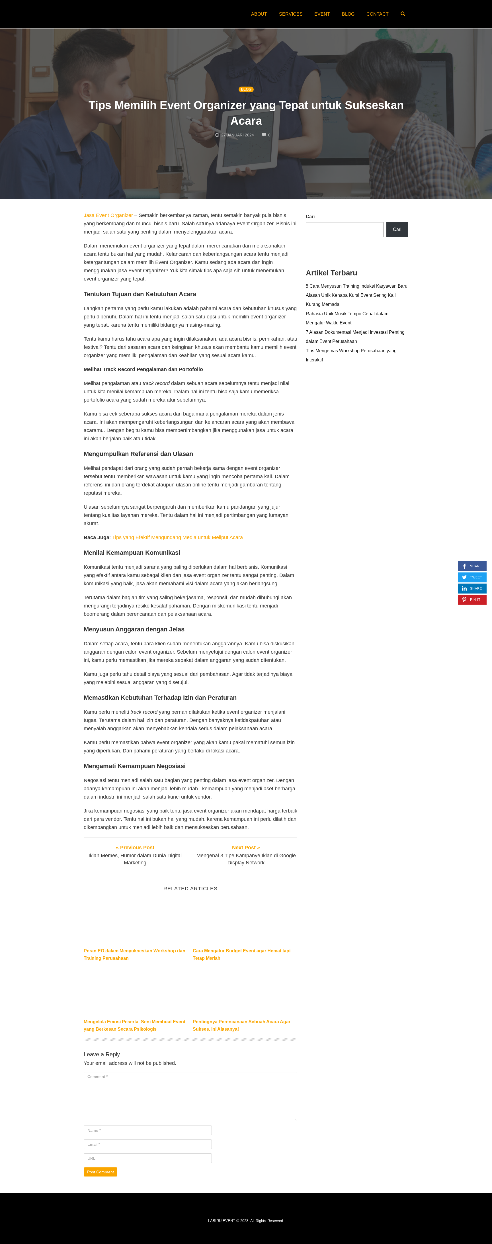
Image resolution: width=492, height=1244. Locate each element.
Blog (348, 14)
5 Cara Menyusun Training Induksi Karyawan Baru (356, 286)
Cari (310, 216)
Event (322, 14)
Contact (377, 14)
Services (291, 14)
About (259, 14)
